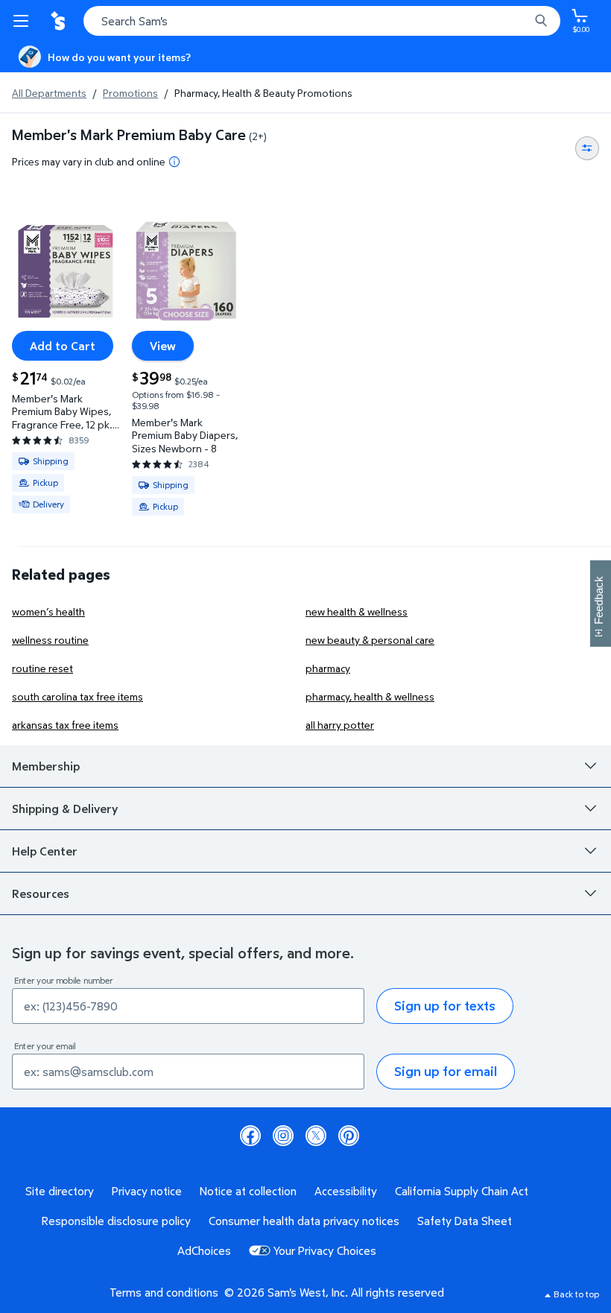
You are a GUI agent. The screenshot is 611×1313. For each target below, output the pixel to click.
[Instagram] (283, 1135)
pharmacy (328, 668)
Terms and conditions (164, 1292)
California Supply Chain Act (461, 1191)
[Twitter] (316, 1135)
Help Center (44, 851)
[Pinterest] (349, 1135)
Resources (40, 893)
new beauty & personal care (370, 640)
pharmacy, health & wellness (370, 696)
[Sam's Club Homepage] (60, 20)
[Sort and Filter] (587, 148)
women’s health (48, 611)
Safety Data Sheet (464, 1220)
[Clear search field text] (521, 21)
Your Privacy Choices (324, 1250)
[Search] (541, 21)
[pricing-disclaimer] (174, 162)
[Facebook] (250, 1135)
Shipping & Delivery (65, 808)
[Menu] (24, 21)
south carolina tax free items (77, 696)
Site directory (59, 1191)
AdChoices (204, 1250)
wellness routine (50, 640)
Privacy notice (147, 1191)
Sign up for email (445, 1071)
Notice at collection (248, 1191)
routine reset (42, 668)
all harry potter (340, 725)
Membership (46, 766)
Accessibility (345, 1191)
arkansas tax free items (65, 725)
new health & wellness (357, 611)
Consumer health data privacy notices (304, 1220)
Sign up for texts (445, 1005)
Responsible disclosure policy (116, 1220)
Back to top (576, 1294)
